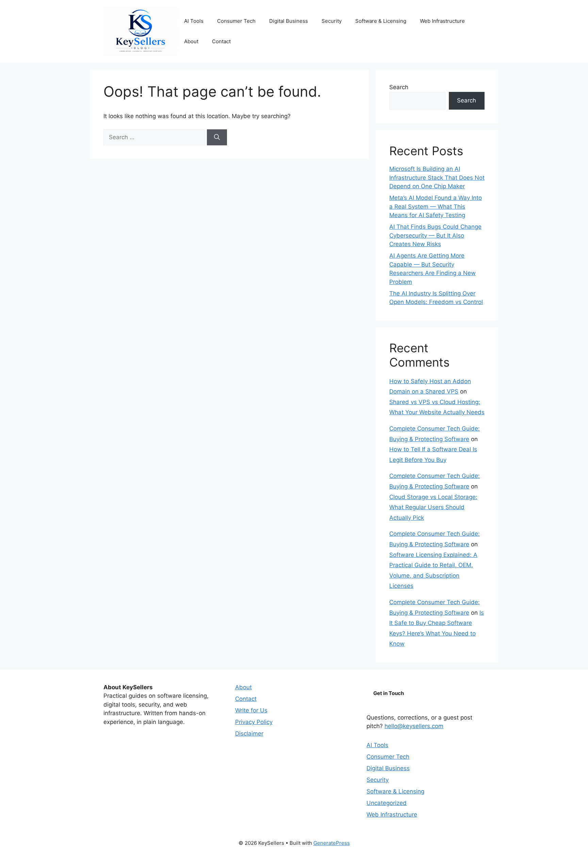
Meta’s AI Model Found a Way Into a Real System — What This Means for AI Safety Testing (435, 206)
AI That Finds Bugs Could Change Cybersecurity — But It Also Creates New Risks (435, 235)
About (191, 41)
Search (398, 87)
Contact (221, 41)
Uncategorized (386, 803)
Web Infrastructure (442, 21)
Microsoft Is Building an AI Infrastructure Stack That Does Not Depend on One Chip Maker (437, 177)
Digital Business (288, 21)
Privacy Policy (254, 722)
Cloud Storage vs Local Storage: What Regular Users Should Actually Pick (433, 507)
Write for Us (251, 710)
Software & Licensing (380, 21)
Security (332, 21)
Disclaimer (249, 733)
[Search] (217, 137)
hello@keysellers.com (414, 726)
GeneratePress (331, 843)
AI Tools (193, 21)
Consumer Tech (236, 21)
